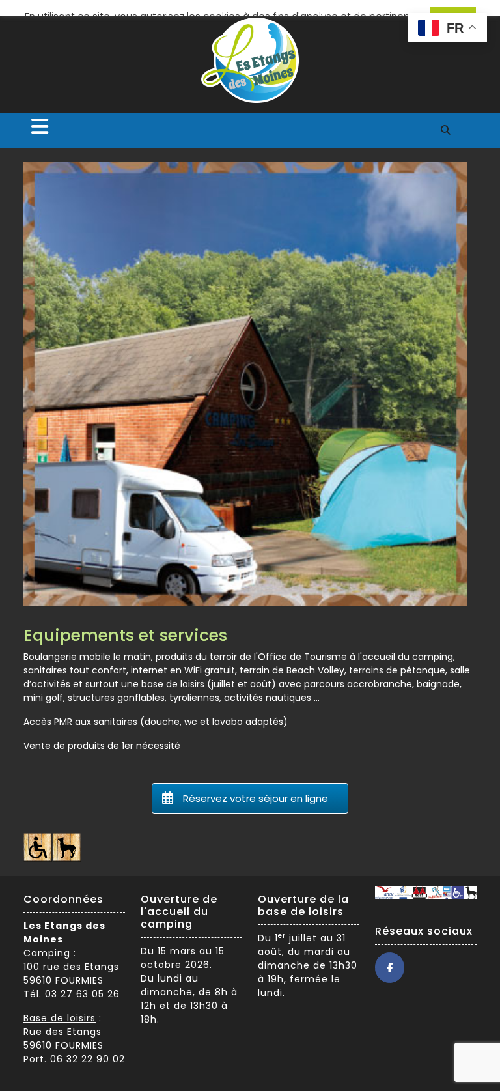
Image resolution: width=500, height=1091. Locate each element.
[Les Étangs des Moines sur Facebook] (389, 967)
